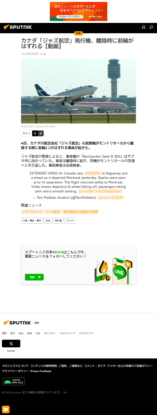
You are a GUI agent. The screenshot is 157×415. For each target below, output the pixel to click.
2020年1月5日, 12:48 (33, 54)
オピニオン (50, 333)
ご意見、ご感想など (71, 366)
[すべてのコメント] (6, 409)
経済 (29, 333)
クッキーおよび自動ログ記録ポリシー (130, 366)
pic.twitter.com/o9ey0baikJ (100, 191)
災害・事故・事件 (32, 220)
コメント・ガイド (95, 366)
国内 (12, 333)
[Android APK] (14, 382)
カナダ (69, 220)
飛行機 (58, 220)
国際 (4, 333)
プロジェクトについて (15, 366)
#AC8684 (92, 173)
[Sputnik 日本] (19, 30)
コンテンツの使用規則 (43, 366)
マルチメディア (67, 333)
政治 (21, 333)
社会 (48, 220)
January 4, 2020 (110, 197)
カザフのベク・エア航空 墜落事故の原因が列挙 (60, 212)
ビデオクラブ (86, 333)
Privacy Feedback (40, 371)
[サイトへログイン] (143, 27)
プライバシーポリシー (15, 371)
